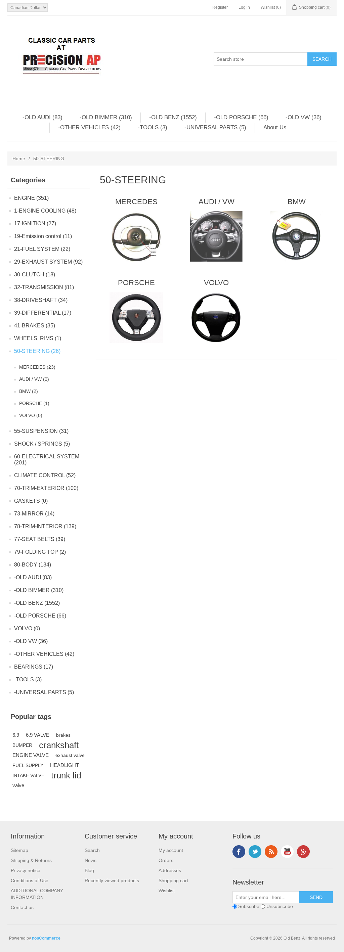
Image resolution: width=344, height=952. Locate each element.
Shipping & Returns (31, 860)
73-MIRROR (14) (34, 513)
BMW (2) (28, 391)
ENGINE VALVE (30, 755)
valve (18, 785)
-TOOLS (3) (152, 127)
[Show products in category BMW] (296, 236)
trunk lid (66, 775)
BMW (297, 201)
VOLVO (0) (30, 415)
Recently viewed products (112, 880)
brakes (63, 735)
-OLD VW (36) (303, 117)
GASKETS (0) (31, 501)
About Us (275, 127)
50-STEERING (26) (37, 351)
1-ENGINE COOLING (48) (45, 211)
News (90, 860)
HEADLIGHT (64, 765)
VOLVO (216, 282)
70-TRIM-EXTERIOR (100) (46, 488)
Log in (244, 7)
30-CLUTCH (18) (34, 274)
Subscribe (248, 906)
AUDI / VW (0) (34, 379)
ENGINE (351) (31, 198)
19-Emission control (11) (43, 236)
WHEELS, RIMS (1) (37, 338)
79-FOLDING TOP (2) (40, 552)
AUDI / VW (216, 201)
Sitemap (19, 850)
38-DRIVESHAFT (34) (41, 300)
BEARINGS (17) (33, 667)
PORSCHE (136, 282)
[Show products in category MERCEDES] (136, 236)
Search (92, 850)
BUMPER (22, 745)
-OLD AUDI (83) (42, 117)
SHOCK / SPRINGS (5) (42, 444)
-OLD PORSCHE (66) (241, 117)
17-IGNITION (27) (35, 223)
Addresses (170, 870)
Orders (166, 860)
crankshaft (59, 745)
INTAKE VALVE (28, 775)
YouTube (287, 851)
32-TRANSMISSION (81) (44, 287)
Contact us (22, 907)
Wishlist (167, 890)
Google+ (303, 851)
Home (18, 158)
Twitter (255, 851)
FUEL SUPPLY (27, 765)
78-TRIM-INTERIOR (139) (45, 526)
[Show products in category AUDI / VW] (216, 236)
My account (171, 850)
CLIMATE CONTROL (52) (45, 475)
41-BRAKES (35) (34, 325)
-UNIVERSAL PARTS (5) (215, 127)
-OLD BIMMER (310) (106, 117)
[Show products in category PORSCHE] (136, 317)
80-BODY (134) (32, 565)
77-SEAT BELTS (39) (39, 539)
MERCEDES (136, 201)
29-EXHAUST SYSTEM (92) (48, 262)
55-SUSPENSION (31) (41, 431)
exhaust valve (70, 755)
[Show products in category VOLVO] (216, 317)
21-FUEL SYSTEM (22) (42, 249)
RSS (271, 851)
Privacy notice (25, 870)
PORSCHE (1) (34, 403)
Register (220, 7)
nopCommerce (46, 938)
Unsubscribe (279, 906)
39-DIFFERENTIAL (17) (42, 313)
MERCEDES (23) (37, 367)
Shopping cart (173, 880)
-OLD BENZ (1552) (173, 117)
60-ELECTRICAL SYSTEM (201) (46, 459)
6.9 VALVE (37, 735)
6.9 (15, 735)
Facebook (238, 851)
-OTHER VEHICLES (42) (89, 127)
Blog (89, 870)
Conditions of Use (29, 880)
